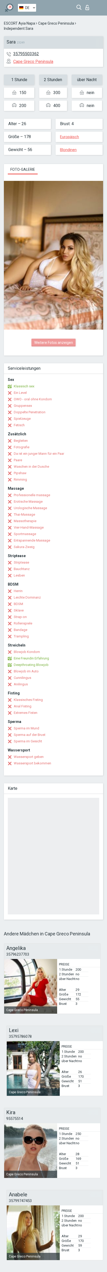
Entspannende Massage (32, 540)
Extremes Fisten (25, 713)
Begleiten (21, 441)
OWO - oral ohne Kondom (33, 399)
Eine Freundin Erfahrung (31, 658)
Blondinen (68, 149)
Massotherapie (25, 521)
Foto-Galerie (22, 169)
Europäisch (69, 136)
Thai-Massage (24, 514)
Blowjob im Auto (26, 671)
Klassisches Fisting (28, 700)
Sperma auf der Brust (29, 735)
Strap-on (20, 617)
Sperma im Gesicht (28, 741)
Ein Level (20, 393)
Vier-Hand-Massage (29, 527)
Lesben (19, 575)
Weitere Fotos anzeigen (53, 342)
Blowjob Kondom (27, 652)
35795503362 (26, 53)
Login (88, 6)
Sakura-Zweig (24, 547)
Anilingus (21, 684)
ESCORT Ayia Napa (19, 23)
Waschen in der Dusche (31, 466)
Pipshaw (20, 473)
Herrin (18, 591)
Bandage (20, 630)
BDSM (18, 604)
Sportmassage (25, 534)
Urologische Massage (30, 508)
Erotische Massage (28, 501)
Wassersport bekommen (32, 763)
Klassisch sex (24, 386)
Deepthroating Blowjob (31, 665)
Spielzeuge (22, 419)
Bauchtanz (22, 569)
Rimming (20, 479)
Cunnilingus (22, 678)
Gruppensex (23, 406)
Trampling (21, 636)
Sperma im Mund (26, 728)
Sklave (19, 610)
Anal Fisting (22, 706)
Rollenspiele (23, 623)
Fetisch (19, 425)
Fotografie (21, 447)
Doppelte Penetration (29, 412)
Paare (18, 460)
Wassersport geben (29, 757)
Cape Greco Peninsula (56, 23)
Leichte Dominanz (27, 597)
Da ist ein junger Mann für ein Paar (39, 454)
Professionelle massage (32, 495)
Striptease (21, 562)
